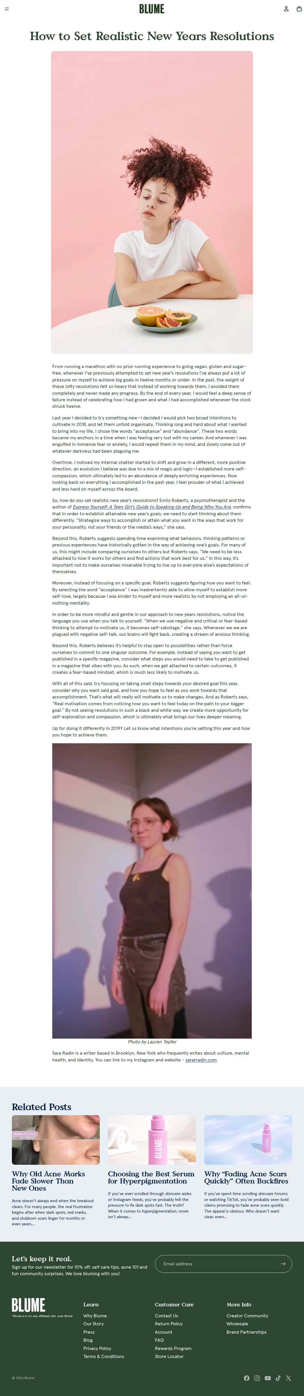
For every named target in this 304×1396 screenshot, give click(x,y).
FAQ (159, 1340)
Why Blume (95, 1315)
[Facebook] (246, 1378)
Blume (29, 1378)
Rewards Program (173, 1348)
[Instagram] (257, 1378)
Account (163, 1332)
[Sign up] (283, 1264)
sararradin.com (201, 1060)
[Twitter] (288, 1378)
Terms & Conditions (103, 1356)
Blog (88, 1340)
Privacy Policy (97, 1348)
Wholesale (237, 1323)
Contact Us (166, 1315)
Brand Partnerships (247, 1332)
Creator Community (247, 1315)
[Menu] (7, 9)
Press (89, 1332)
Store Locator (169, 1356)
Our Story (93, 1323)
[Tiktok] (278, 1378)
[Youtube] (267, 1378)
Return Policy (169, 1323)
